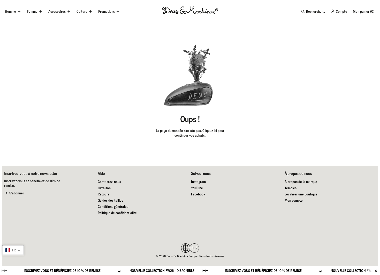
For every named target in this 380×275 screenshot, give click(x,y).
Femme (32, 11)
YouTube (197, 188)
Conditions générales (113, 206)
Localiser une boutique (301, 194)
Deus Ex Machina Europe (181, 256)
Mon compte (294, 200)
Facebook (198, 194)
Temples (291, 188)
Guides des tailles (110, 200)
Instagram (198, 181)
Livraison (104, 188)
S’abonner (16, 193)
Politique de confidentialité (117, 212)
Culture (82, 11)
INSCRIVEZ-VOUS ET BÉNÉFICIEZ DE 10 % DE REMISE (55, 270)
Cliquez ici (209, 130)
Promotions (106, 11)
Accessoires (57, 11)
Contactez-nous (109, 181)
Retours (103, 194)
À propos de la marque (301, 181)
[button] (13, 250)
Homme (10, 11)
